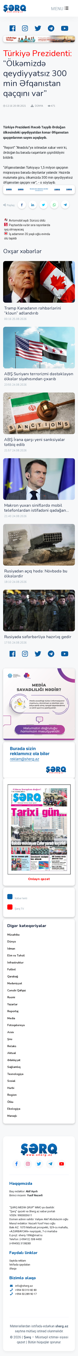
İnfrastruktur (15, 963)
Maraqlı (12, 1116)
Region (12, 1095)
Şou (9, 1039)
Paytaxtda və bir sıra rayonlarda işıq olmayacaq (27, 227)
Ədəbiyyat (13, 1060)
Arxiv (10, 1032)
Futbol (11, 969)
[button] (59, 8)
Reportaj (12, 1011)
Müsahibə (13, 935)
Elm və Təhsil (16, 955)
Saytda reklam (17, 1260)
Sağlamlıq (13, 1067)
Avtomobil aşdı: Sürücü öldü (27, 220)
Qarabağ (12, 976)
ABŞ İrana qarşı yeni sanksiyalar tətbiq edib (34, 442)
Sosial (11, 1081)
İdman (11, 949)
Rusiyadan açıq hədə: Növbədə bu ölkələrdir (35, 573)
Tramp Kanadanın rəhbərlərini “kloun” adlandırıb (32, 310)
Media (11, 1018)
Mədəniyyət (14, 983)
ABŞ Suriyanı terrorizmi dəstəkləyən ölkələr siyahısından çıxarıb (38, 376)
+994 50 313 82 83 (26, 1290)
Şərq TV (19, 908)
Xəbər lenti (21, 898)
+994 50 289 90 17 (26, 1293)
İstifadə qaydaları (19, 1264)
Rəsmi (11, 997)
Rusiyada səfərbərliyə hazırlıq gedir (37, 637)
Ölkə (10, 1102)
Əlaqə (12, 1268)
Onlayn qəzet (39, 879)
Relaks (11, 1046)
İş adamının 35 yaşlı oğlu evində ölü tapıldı (27, 236)
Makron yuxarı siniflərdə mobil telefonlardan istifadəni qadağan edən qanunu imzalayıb (35, 510)
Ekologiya (13, 1109)
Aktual (11, 1053)
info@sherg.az (24, 1285)
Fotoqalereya (16, 1025)
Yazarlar (12, 1004)
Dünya (11, 942)
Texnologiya (15, 1074)
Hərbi (10, 1088)
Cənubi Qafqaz (16, 990)
